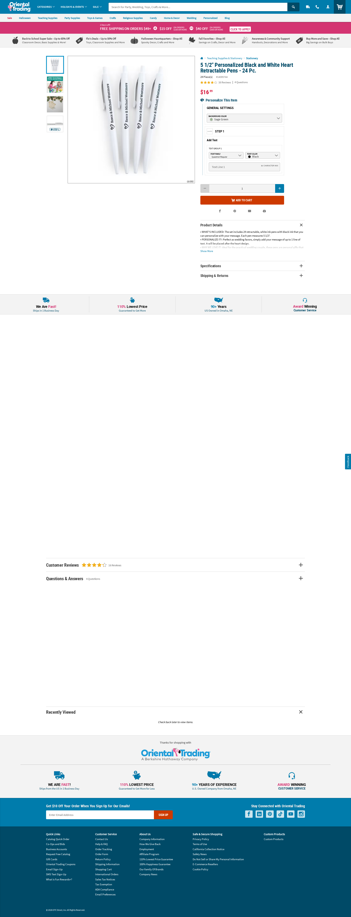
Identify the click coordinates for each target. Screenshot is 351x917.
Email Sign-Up (54, 869)
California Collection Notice (208, 849)
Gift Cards (51, 859)
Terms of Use (200, 844)
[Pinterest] (270, 814)
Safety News (200, 854)
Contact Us (101, 839)
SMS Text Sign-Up (56, 874)
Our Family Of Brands (151, 869)
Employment (146, 849)
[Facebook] (249, 814)
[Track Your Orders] (308, 7)
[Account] (328, 7)
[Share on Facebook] (220, 211)
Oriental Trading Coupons (60, 864)
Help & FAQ (101, 844)
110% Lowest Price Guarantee (156, 859)
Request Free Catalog (58, 854)
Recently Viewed (60, 712)
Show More (206, 251)
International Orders (106, 874)
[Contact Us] (317, 7)
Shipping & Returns (214, 275)
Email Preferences (105, 894)
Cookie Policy (200, 869)
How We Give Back (150, 844)
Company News (148, 874)
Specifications (210, 265)
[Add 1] (279, 188)
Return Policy (103, 859)
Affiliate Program (149, 854)
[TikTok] (280, 814)
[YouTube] (291, 814)
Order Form (101, 854)
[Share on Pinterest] (234, 211)
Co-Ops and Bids (55, 844)
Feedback (348, 461)
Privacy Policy (201, 839)
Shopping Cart (103, 869)
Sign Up (163, 815)
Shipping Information (107, 864)
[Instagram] (301, 814)
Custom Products (273, 839)
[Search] (293, 7)
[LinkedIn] (259, 814)
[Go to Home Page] (201, 58)
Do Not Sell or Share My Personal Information (218, 859)
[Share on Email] (249, 211)
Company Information (152, 839)
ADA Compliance (104, 889)
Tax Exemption (103, 884)
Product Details (211, 225)
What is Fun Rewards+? (59, 879)
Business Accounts (56, 849)
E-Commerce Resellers (205, 864)
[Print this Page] (264, 211)
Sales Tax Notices (105, 879)
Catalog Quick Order (57, 839)
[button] (131, 119)
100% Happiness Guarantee (154, 864)
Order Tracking (103, 849)
